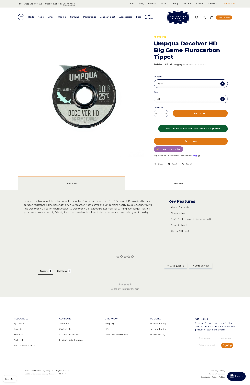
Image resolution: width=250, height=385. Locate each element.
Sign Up (227, 345)
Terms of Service (217, 374)
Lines (51, 17)
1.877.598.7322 (229, 3)
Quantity (158, 107)
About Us (64, 323)
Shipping (178, 65)
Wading (62, 17)
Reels (41, 17)
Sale (163, 3)
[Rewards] (236, 376)
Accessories (125, 17)
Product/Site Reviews (70, 340)
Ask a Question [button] (177, 265)
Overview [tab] (71, 183)
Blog (141, 3)
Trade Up (18, 334)
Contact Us (65, 329)
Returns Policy (158, 323)
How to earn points (24, 345)
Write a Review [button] (202, 265)
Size (156, 92)
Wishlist (18, 340)
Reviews (212, 3)
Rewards (152, 3)
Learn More (69, 3)
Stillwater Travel (69, 334)
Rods (31, 17)
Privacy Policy (158, 329)
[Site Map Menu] (21, 17)
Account (200, 3)
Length (158, 76)
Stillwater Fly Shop (178, 17)
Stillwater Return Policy (213, 377)
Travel (130, 3)
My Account (19, 323)
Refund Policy (157, 334)
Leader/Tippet (107, 17)
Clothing (74, 17)
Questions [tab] (62, 271)
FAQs (107, 329)
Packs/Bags (89, 17)
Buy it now (191, 141)
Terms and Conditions (116, 334)
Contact (187, 3)
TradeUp (174, 3)
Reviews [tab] (178, 183)
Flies (138, 17)
